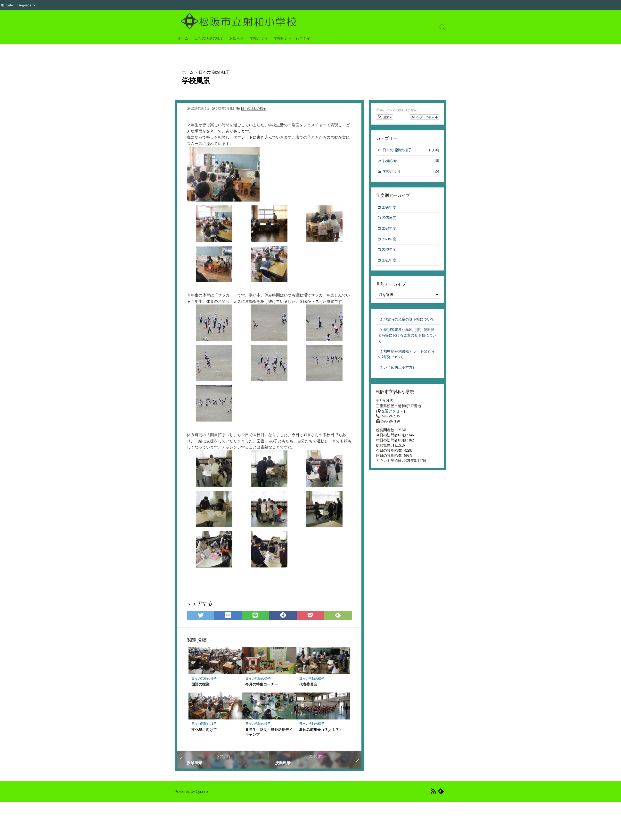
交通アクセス (392, 411)
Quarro (202, 791)
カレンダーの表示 (423, 117)
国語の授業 (200, 684)
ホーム (183, 38)
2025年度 (389, 217)
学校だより (259, 38)
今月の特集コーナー (261, 684)
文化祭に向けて (204, 729)
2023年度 (389, 239)
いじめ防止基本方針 (400, 367)
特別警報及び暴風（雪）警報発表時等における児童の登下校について (407, 335)
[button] (384, 117)
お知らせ (236, 38)
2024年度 (389, 228)
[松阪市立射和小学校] (240, 21)
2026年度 (389, 207)
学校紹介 (281, 38)
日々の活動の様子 (208, 38)
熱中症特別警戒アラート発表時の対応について (406, 354)
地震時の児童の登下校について (409, 319)
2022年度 (389, 249)
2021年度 (389, 260)
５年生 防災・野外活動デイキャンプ (269, 731)
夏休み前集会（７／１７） (321, 729)
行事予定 (303, 38)
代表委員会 (308, 684)
